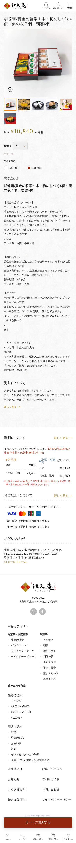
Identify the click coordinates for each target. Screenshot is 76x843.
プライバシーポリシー (56, 800)
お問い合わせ (50, 789)
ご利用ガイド (50, 779)
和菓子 (44, 634)
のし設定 (9, 161)
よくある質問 (16, 789)
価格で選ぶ (38, 839)
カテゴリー (23, 839)
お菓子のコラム (52, 769)
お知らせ (13, 779)
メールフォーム (17, 561)
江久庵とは (15, 769)
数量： (8, 145)
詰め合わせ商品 (17, 685)
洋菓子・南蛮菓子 (18, 634)
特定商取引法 (16, 800)
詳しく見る (10, 406)
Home (8, 839)
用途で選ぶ (53, 839)
